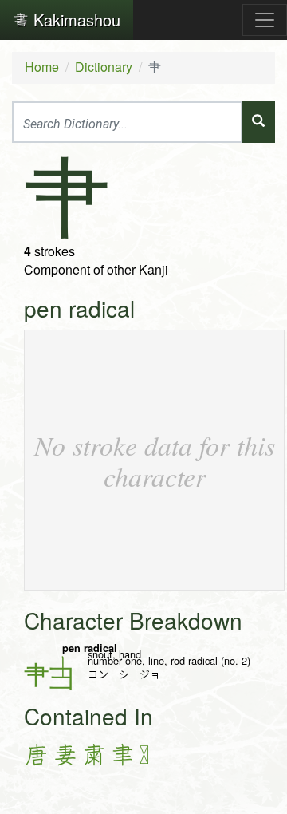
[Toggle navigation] (264, 20)
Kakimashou (74, 19)
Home (42, 66)
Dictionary (103, 66)
